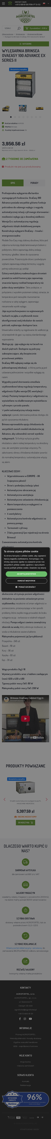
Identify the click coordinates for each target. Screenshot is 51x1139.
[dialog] (25, 569)
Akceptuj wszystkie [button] (26, 574)
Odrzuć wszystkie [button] (26, 581)
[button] (25, 586)
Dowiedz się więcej (38, 568)
